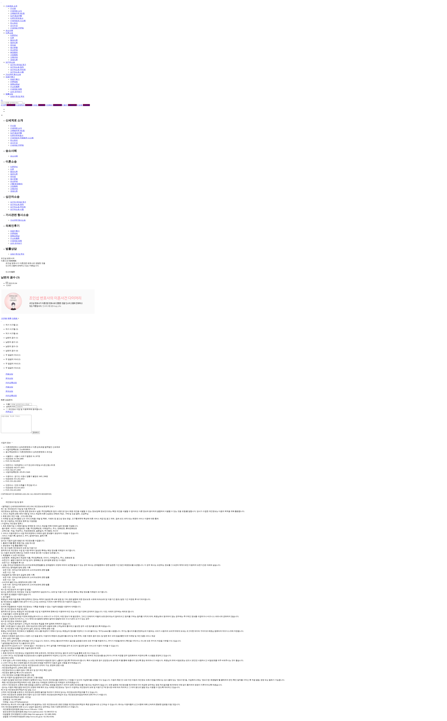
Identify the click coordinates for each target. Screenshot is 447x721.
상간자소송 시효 (17, 72)
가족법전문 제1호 (17, 13)
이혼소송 (9, 33)
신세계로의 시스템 (18, 21)
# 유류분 (86, 105)
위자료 (13, 45)
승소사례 (9, 30)
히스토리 (14, 23)
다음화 (15, 318)
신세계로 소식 (16, 11)
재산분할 (14, 48)
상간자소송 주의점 (18, 70)
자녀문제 (14, 50)
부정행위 (14, 52)
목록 (9, 318)
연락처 (9, 407)
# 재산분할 (11, 105)
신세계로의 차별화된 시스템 (22, 138)
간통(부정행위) (16, 184)
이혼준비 (14, 35)
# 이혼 (3, 105)
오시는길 (14, 26)
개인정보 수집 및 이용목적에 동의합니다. (25, 409)
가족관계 (14, 57)
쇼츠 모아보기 (16, 92)
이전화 (4, 318)
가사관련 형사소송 (13, 74)
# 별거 (65, 105)
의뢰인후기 (10, 77)
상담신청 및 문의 (17, 96)
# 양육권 (41, 105)
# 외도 (35, 105)
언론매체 (14, 82)
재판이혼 (14, 43)
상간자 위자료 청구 (18, 65)
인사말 (13, 8)
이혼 (12, 38)
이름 (8, 404)
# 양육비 (49, 105)
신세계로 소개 (11, 6)
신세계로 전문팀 (17, 28)
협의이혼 (14, 40)
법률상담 (9, 94)
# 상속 (79, 105)
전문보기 (9, 412)
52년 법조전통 (16, 16)
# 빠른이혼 (57, 105)
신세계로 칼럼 (16, 89)
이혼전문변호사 (16, 18)
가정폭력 (14, 55)
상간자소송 (10, 62)
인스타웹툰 (15, 87)
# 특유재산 (72, 105)
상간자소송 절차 (17, 67)
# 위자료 (28, 105)
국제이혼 (14, 60)
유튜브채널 (15, 84)
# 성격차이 (20, 105)
